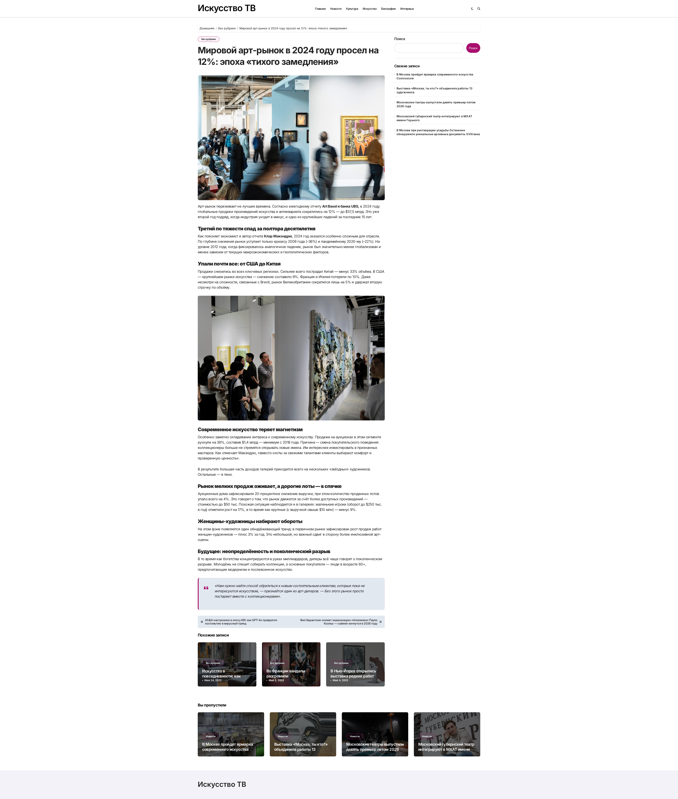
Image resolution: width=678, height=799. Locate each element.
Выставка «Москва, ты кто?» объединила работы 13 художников (434, 90)
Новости (336, 8)
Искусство (370, 8)
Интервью (407, 8)
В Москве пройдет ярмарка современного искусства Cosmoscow (435, 76)
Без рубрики (208, 39)
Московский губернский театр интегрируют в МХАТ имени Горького (434, 118)
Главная (320, 8)
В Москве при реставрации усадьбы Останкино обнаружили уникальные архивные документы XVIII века (438, 132)
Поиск (399, 39)
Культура (352, 8)
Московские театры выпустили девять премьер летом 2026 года (436, 104)
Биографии (388, 8)
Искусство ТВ (227, 8)
